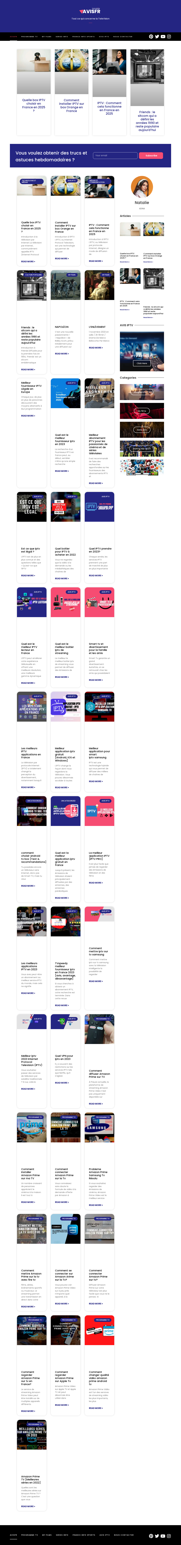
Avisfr (13, 36)
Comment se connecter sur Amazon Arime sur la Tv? (64, 1275)
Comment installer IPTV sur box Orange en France (71, 105)
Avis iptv (104, 36)
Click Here (142, 363)
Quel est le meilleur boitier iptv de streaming (64, 648)
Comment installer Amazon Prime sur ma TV (30, 1173)
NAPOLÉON (61, 327)
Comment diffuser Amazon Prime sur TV (99, 1074)
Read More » (28, 261)
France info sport (142, 448)
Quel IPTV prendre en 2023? (100, 550)
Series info (62, 36)
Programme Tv (142, 392)
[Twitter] (157, 36)
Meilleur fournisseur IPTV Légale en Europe (31, 387)
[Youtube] (163, 36)
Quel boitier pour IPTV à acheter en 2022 (65, 551)
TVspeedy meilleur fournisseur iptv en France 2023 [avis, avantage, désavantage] (65, 970)
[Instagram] (169, 36)
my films (46, 36)
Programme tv (29, 36)
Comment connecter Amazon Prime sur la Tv (64, 1173)
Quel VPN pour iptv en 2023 (64, 1057)
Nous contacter (122, 36)
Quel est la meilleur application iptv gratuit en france (65, 859)
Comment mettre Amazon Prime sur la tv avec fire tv (31, 1275)
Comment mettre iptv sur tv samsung (98, 951)
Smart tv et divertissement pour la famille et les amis (98, 648)
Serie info (142, 429)
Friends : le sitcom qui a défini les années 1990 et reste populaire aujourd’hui (147, 121)
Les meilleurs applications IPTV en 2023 (29, 966)
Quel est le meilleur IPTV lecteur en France (29, 648)
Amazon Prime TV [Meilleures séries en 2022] (31, 1479)
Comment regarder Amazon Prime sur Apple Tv (64, 1376)
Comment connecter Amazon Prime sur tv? (98, 1275)
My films (142, 410)
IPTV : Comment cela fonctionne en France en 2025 (109, 108)
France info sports (83, 36)
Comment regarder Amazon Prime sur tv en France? (30, 1378)
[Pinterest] (151, 36)
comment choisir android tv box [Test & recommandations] (33, 857)
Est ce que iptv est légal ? (30, 550)
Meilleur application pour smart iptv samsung (99, 753)
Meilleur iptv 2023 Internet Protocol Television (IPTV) (31, 1060)
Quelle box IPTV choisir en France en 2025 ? (33, 105)
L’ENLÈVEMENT (97, 327)
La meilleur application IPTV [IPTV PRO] (99, 856)
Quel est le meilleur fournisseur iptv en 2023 (65, 439)
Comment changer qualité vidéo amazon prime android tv (99, 1378)
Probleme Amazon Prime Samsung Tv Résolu (98, 1173)
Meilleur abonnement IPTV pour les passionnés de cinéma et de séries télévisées (98, 444)
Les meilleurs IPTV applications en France (31, 753)
